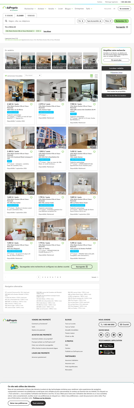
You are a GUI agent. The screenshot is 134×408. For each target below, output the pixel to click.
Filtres (107, 21)
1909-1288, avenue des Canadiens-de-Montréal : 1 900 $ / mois (49, 293)
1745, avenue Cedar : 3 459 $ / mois (14, 307)
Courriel (126, 324)
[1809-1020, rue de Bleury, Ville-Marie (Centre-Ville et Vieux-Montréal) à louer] (20, 90)
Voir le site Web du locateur (116, 95)
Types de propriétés (93, 21)
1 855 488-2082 (126, 2)
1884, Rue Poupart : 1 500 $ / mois (77, 300)
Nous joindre (107, 8)
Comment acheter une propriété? (42, 339)
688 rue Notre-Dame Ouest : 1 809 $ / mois (79, 294)
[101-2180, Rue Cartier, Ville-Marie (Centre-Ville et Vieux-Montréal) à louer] (20, 184)
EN (114, 8)
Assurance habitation (71, 360)
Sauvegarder (80, 267)
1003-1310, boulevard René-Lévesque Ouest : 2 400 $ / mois (48, 296)
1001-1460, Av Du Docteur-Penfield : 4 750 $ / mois (17, 295)
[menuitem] (48, 325)
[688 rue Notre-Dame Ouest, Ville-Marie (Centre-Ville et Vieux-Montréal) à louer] (83, 184)
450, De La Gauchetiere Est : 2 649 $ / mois (16, 299)
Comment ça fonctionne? (39, 324)
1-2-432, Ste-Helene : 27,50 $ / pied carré (16, 297)
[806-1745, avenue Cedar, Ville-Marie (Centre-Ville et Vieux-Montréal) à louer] (51, 184)
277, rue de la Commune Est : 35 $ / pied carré (17, 292)
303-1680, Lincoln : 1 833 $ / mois (45, 307)
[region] (67, 395)
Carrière (67, 348)
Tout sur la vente (70, 324)
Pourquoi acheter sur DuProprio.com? (43, 342)
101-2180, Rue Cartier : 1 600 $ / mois (46, 305)
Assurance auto (70, 363)
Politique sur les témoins (42, 398)
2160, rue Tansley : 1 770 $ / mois (76, 308)
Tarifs (33, 327)
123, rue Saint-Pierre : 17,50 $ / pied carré (78, 302)
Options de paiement (38, 330)
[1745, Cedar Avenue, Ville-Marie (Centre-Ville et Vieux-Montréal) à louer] (83, 138)
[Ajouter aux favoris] (31, 104)
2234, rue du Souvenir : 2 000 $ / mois (46, 308)
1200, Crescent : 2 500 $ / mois (13, 303)
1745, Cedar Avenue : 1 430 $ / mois (45, 303)
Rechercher (120, 21)
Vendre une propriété (41, 320)
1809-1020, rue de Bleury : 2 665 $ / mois (15, 301)
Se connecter (124, 9)
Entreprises (79, 8)
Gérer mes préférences (18, 403)
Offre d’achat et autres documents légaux (45, 348)
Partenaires (70, 356)
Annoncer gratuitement (39, 357)
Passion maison (70, 333)
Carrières (99, 2)
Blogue (68, 320)
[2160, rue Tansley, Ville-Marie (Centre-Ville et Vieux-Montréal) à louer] (51, 229)
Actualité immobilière (71, 330)
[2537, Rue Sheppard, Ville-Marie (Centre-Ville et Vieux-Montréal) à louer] (20, 229)
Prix (80, 21)
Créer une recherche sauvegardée (42, 345)
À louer (20, 16)
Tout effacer (47, 31)
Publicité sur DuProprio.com (74, 351)
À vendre (9, 16)
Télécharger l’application (111, 2)
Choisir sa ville (69, 336)
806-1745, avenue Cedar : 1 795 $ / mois (78, 292)
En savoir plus (116, 60)
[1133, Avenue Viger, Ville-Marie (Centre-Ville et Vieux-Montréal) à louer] (51, 90)
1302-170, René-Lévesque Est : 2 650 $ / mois (80, 298)
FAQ (66, 345)
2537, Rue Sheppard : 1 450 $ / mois (77, 306)
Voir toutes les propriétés (116, 91)
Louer (60, 8)
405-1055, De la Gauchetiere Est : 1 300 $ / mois (49, 301)
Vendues (31, 16)
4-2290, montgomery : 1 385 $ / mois (78, 296)
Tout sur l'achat (70, 327)
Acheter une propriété (42, 335)
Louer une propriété (41, 353)
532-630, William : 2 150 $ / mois (45, 299)
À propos (69, 341)
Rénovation (68, 370)
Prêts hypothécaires (71, 366)
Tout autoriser (38, 403)
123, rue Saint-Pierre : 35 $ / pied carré (78, 304)
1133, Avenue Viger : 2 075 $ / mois (14, 305)
